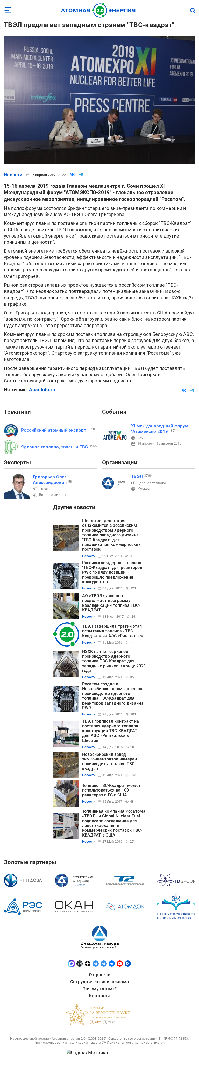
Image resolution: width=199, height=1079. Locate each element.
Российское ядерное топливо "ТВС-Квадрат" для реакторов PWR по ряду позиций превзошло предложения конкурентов (112, 572)
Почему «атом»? (99, 988)
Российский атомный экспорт (53, 430)
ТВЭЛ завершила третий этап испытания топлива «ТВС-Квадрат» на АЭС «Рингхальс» (112, 631)
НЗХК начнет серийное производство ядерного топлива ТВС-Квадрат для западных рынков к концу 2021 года (114, 661)
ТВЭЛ (43, 489)
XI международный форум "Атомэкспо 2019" (159, 428)
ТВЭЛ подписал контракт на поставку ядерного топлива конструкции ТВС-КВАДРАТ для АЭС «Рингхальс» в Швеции (110, 731)
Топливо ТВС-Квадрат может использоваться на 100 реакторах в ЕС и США (111, 790)
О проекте (99, 974)
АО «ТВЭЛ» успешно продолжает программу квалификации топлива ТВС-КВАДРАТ (111, 602)
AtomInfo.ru (42, 389)
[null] (72, 175)
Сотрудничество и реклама (99, 981)
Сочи (141, 438)
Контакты (99, 995)
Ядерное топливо (151, 483)
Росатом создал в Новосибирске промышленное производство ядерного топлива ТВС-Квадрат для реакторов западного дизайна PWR (113, 696)
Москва (143, 488)
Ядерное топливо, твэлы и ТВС (54, 446)
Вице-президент (52, 495)
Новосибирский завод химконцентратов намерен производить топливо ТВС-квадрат (109, 761)
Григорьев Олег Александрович (50, 479)
